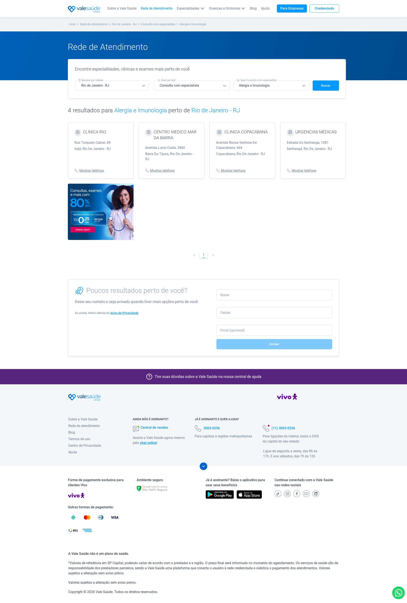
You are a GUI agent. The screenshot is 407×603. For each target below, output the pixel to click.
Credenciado (324, 8)
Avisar (274, 344)
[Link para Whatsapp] (398, 593)
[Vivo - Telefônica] (287, 397)
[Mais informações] (203, 466)
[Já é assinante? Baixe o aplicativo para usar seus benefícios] (220, 494)
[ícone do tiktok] (278, 493)
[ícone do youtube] (306, 493)
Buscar (325, 85)
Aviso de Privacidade (124, 313)
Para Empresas (292, 8)
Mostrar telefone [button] (91, 171)
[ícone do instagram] (287, 493)
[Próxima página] (213, 255)
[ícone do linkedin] (315, 493)
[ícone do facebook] (296, 493)
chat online (148, 443)
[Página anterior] (194, 255)
